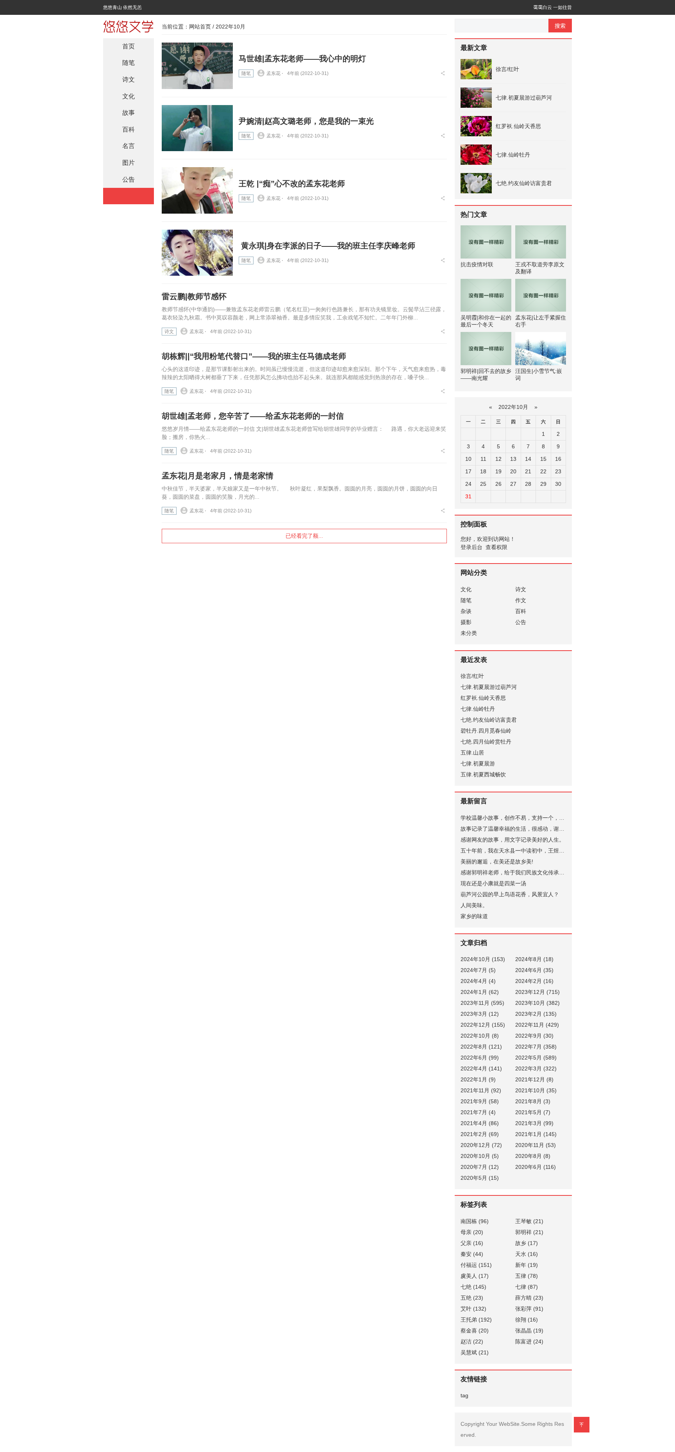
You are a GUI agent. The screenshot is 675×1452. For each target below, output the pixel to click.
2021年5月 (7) (532, 1112)
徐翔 (526, 1319)
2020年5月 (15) (480, 1178)
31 (468, 496)
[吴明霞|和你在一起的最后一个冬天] (486, 295)
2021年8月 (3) (532, 1101)
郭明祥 (529, 1232)
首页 (128, 46)
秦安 (472, 1254)
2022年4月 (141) (481, 1068)
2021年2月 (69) (480, 1134)
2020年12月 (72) (481, 1145)
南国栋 (475, 1221)
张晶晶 (529, 1330)
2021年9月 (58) (480, 1101)
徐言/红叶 (507, 69)
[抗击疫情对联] (486, 242)
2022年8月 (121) (481, 1047)
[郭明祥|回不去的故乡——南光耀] (486, 348)
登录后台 (471, 547)
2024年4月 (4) (478, 981)
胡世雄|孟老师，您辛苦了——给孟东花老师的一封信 (253, 416)
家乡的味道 (474, 916)
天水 (526, 1254)
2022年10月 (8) (480, 1036)
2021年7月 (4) (478, 1112)
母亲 (472, 1232)
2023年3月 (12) (480, 1014)
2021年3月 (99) (534, 1123)
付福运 (476, 1265)
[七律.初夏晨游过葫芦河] (476, 97)
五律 (526, 1276)
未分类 (469, 633)
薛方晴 (529, 1298)
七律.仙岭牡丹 (513, 155)
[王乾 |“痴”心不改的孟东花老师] (197, 190)
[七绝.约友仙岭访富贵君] (476, 183)
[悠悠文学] (128, 26)
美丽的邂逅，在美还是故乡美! (497, 861)
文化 (128, 96)
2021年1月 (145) (536, 1134)
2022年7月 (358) (536, 1047)
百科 (128, 129)
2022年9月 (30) (534, 1036)
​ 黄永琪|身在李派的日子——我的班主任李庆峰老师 (327, 245)
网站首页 (200, 26)
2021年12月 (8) (534, 1079)
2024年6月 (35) (534, 970)
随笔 (246, 73)
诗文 (169, 331)
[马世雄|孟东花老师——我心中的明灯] (197, 66)
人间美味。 (474, 905)
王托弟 (476, 1319)
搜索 (560, 26)
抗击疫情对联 (477, 264)
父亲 (472, 1243)
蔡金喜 (475, 1330)
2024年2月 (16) (534, 981)
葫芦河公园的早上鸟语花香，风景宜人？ (510, 894)
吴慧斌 (475, 1352)
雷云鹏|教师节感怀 (194, 296)
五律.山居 (472, 752)
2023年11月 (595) (482, 1003)
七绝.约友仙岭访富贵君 (524, 183)
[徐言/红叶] (476, 69)
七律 (526, 1287)
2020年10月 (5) (480, 1156)
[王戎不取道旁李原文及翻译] (540, 242)
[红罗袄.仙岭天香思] (476, 126)
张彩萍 (529, 1309)
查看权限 (496, 547)
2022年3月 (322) (536, 1068)
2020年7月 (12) (480, 1167)
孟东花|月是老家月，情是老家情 (217, 475)
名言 (128, 146)
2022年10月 (513, 407)
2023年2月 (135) (536, 1014)
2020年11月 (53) (535, 1145)
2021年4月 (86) (480, 1123)
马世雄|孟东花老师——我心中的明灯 (302, 58)
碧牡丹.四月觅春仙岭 (486, 731)
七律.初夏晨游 (478, 763)
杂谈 (466, 611)
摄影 (466, 622)
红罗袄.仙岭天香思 (518, 126)
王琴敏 (529, 1221)
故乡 (526, 1243)
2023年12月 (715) (537, 992)
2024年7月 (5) (478, 970)
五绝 (472, 1298)
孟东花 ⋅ (274, 73)
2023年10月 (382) (537, 1003)
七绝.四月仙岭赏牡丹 (486, 741)
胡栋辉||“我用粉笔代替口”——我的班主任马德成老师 (254, 356)
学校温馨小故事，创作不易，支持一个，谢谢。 (518, 818)
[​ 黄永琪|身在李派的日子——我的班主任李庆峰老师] (197, 253)
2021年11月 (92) (481, 1090)
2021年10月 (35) (536, 1090)
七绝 (473, 1287)
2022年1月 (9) (478, 1079)
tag (464, 1395)
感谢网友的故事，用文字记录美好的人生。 (512, 840)
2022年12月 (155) (483, 1025)
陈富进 (529, 1341)
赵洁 (472, 1341)
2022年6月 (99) (480, 1057)
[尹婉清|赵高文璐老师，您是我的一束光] (197, 128)
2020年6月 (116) (535, 1167)
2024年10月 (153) (483, 959)
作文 (520, 600)
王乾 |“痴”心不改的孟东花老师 (292, 183)
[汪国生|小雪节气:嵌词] (540, 348)
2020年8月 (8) (532, 1156)
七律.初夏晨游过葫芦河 (524, 98)
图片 (128, 162)
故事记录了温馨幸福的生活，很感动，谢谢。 (515, 829)
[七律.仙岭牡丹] (476, 154)
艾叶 (473, 1309)
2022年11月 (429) (537, 1025)
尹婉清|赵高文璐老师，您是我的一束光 (306, 121)
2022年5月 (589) (536, 1057)
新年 (526, 1265)
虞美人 (475, 1276)
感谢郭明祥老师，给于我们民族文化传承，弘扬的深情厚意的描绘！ (543, 872)
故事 (128, 112)
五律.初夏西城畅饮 (483, 774)
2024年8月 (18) (534, 959)
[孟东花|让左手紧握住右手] (540, 295)
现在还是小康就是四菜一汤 (493, 883)
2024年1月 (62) (480, 992)
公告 (128, 179)
